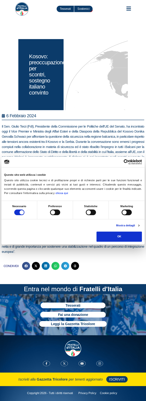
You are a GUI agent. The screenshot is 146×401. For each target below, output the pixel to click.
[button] (26, 266)
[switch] (55, 212)
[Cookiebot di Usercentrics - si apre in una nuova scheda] (126, 162)
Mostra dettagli (125, 225)
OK (119, 236)
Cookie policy (108, 393)
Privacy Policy (87, 393)
